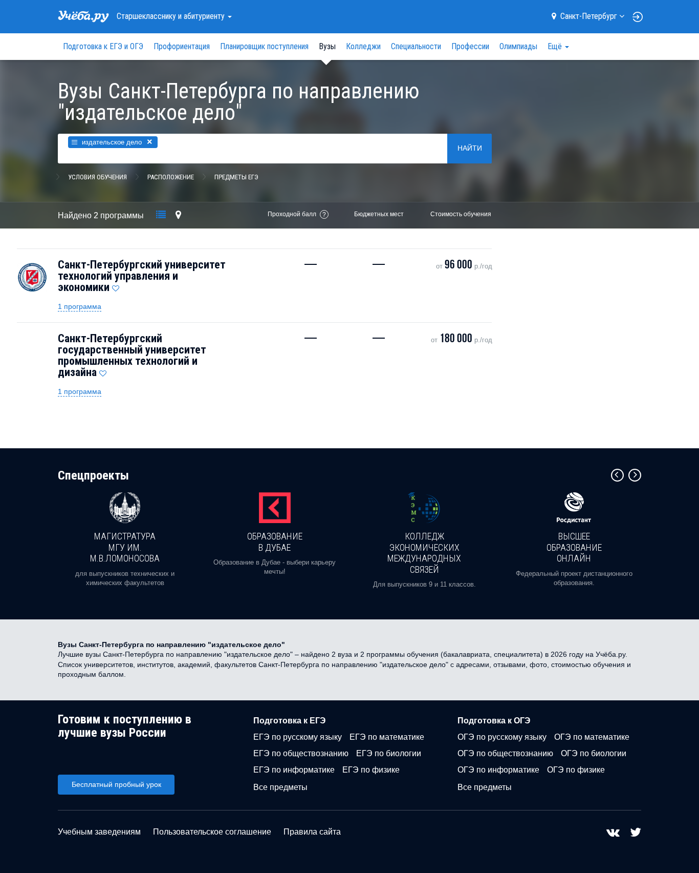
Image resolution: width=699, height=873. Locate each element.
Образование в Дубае (274, 542)
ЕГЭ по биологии (388, 753)
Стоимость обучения (460, 214)
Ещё (556, 46)
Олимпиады (518, 46)
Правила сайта (312, 831)
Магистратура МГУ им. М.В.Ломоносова (125, 547)
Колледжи (363, 46)
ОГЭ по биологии (593, 753)
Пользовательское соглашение (212, 831)
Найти (469, 148)
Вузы (327, 46)
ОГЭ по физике (576, 769)
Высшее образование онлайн (574, 547)
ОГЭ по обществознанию (505, 753)
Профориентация (182, 46)
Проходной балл (292, 214)
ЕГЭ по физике (371, 769)
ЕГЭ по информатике (294, 769)
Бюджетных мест (379, 214)
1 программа (79, 306)
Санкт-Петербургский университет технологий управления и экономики (142, 276)
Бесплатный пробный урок (116, 784)
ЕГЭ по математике (387, 737)
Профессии (470, 46)
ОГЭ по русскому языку (502, 737)
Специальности (416, 46)
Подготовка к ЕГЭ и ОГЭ (103, 46)
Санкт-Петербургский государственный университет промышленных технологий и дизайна (132, 355)
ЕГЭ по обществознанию (300, 753)
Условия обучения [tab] (97, 177)
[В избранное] (115, 286)
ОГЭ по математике (591, 737)
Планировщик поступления (264, 46)
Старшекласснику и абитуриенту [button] (172, 16)
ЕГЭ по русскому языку (297, 737)
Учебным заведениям (99, 831)
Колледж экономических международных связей (424, 553)
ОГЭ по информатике (498, 769)
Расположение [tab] (170, 177)
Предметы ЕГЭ (236, 177)
